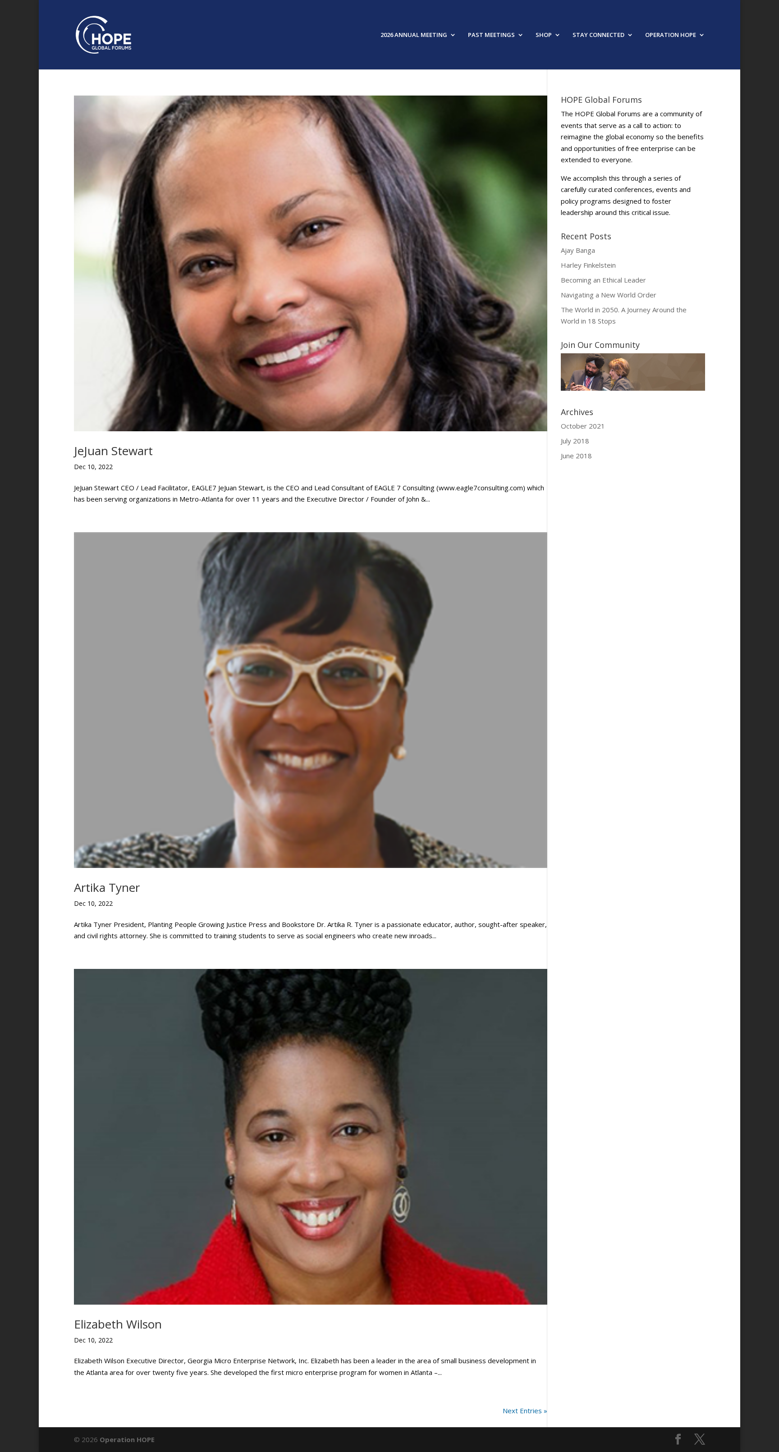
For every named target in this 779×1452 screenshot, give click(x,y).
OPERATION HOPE (670, 35)
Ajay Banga (578, 250)
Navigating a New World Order (608, 294)
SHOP (544, 35)
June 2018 (576, 455)
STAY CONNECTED (598, 35)
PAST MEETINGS (491, 35)
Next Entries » (525, 1410)
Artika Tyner (107, 887)
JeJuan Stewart (113, 451)
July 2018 (575, 440)
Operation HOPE (127, 1439)
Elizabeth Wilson (118, 1324)
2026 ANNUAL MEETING (413, 35)
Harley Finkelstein (588, 264)
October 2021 (583, 425)
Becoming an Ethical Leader (603, 279)
